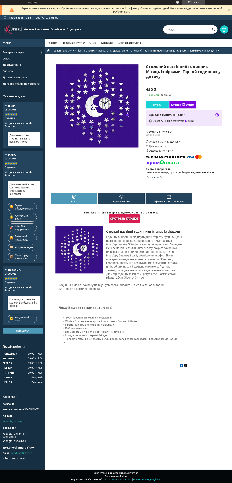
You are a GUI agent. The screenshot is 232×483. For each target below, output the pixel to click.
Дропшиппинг (12, 64)
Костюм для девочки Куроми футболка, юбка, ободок (23, 302)
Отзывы (8, 71)
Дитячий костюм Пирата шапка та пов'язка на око (19, 138)
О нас (92, 42)
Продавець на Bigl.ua (116, 476)
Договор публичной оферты (21, 83)
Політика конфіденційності (147, 479)
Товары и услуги (72, 42)
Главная (52, 42)
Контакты (107, 42)
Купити (157, 104)
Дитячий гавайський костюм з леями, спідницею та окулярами (21, 189)
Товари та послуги (63, 50)
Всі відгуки (22, 330)
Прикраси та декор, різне (113, 50)
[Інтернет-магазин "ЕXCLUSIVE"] (13, 29)
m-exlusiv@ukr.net (21, 453)
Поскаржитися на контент (118, 479)
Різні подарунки (86, 50)
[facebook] (181, 366)
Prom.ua (133, 473)
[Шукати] (213, 29)
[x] (185, 366)
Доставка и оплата (129, 42)
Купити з (176, 104)
